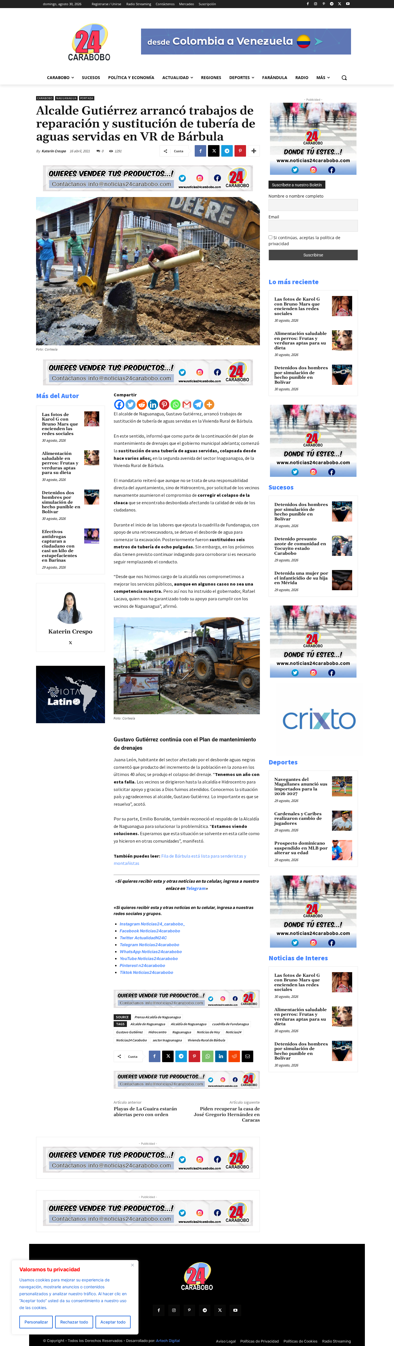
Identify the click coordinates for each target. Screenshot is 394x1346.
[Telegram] (332, 4)
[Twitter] (130, 405)
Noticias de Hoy (208, 1032)
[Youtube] (347, 4)
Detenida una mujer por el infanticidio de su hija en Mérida (301, 578)
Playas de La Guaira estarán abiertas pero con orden (145, 1111)
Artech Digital (168, 1340)
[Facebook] (307, 4)
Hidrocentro (157, 1032)
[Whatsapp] (175, 405)
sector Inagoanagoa (167, 1040)
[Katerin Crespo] (70, 606)
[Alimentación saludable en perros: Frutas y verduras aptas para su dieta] (91, 457)
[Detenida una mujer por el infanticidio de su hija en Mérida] (342, 580)
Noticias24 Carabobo (131, 1040)
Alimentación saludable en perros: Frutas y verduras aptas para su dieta (60, 463)
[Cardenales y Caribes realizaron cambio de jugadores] (342, 821)
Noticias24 (233, 1032)
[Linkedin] (153, 405)
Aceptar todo (112, 1321)
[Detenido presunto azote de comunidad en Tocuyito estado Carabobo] (342, 546)
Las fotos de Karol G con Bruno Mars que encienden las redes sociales (60, 424)
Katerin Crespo (54, 151)
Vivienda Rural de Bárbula (206, 1040)
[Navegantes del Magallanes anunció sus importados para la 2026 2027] (342, 786)
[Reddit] (142, 405)
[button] (344, 78)
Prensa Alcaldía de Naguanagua (157, 1017)
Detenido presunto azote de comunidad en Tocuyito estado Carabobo (300, 546)
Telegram (195, 888)
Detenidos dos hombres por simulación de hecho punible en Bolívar (61, 502)
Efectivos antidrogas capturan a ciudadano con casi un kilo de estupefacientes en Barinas (59, 546)
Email (274, 217)
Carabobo (44, 98)
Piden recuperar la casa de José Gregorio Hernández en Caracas (227, 1114)
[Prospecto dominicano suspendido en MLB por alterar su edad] (342, 850)
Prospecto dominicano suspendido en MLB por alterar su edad (301, 848)
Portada (86, 98)
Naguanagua (66, 98)
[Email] (247, 1056)
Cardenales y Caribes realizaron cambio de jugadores (298, 818)
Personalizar (36, 1321)
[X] (339, 4)
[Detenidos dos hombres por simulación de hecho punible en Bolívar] (91, 497)
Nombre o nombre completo (296, 196)
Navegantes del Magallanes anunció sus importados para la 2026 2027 (300, 787)
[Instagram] (315, 4)
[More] (254, 151)
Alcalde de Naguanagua (147, 1024)
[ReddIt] (234, 1056)
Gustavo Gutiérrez (129, 1032)
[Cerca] (132, 1264)
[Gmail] (187, 405)
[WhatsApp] (207, 1056)
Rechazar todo (74, 1321)
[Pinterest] (323, 4)
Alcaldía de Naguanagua (188, 1024)
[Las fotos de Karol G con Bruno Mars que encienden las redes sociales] (91, 418)
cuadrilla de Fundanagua (230, 1024)
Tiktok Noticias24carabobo (146, 972)
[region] (75, 1297)
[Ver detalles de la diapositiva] (325, 753)
